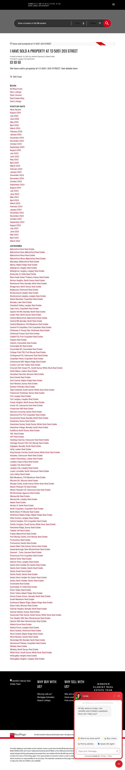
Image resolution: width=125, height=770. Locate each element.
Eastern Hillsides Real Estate (22, 387)
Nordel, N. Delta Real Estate (22, 505)
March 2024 (15, 203)
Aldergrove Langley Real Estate (23, 268)
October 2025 (16, 144)
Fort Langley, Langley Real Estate (24, 399)
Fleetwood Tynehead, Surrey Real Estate (27, 393)
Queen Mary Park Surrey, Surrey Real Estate (28, 546)
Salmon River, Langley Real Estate (24, 562)
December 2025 (17, 138)
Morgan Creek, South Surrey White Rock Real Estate (32, 484)
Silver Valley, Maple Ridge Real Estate (26, 593)
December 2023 (17, 213)
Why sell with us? (71, 694)
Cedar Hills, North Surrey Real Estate (25, 315)
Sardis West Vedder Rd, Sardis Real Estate (28, 577)
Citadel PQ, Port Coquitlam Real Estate (26, 337)
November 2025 (17, 141)
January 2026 (15, 134)
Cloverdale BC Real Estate (21, 346)
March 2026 (15, 128)
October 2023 (16, 219)
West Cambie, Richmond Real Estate (25, 630)
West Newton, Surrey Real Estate (24, 637)
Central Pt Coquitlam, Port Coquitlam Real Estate (30, 327)
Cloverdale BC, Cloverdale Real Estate (26, 349)
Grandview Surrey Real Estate (22, 421)
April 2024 (14, 200)
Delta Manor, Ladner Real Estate (23, 371)
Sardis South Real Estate (20, 571)
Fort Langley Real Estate (20, 396)
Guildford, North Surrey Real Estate (25, 430)
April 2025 (14, 163)
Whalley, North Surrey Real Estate (24, 649)
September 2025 (17, 147)
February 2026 (16, 131)
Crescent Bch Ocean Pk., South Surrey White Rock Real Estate (36, 368)
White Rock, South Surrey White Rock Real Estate (31, 652)
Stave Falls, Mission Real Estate (24, 605)
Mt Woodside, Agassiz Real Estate (25, 493)
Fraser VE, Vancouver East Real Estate (26, 405)
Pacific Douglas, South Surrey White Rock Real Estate (33, 524)
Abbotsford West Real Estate (22, 255)
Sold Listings (15, 101)
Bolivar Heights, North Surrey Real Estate (27, 280)
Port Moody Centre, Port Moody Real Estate (28, 537)
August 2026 (15, 113)
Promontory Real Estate (20, 540)
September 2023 (17, 222)
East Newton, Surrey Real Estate (23, 383)
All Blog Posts (16, 89)
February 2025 (16, 169)
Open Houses (16, 95)
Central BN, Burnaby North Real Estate (26, 321)
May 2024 (14, 197)
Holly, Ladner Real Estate (20, 449)
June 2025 (14, 156)
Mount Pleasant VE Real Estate (23, 487)
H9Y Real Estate (17, 437)
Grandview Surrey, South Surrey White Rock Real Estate (33, 424)
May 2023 (14, 234)
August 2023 (15, 225)
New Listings (15, 92)
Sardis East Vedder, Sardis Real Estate (26, 568)
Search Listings (44, 700)
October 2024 (16, 181)
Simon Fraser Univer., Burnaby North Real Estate (30, 596)
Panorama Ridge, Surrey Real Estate (25, 527)
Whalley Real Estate (18, 646)
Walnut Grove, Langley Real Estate (24, 627)
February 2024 (16, 206)
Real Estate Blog (17, 98)
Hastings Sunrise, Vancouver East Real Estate (29, 440)
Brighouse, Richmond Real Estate (24, 290)
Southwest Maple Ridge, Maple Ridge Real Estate (31, 602)
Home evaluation (71, 697)
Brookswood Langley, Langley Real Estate (28, 296)
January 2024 (15, 210)
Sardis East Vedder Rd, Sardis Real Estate (28, 565)
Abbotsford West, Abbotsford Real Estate (28, 258)
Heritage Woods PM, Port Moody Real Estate (29, 443)
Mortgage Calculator (45, 697)
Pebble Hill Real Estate (20, 530)
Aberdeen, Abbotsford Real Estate (24, 261)
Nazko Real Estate (18, 502)
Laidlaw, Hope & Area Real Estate (24, 462)
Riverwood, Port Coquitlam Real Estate (26, 555)
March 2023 (15, 241)
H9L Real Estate (17, 434)
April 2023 (14, 238)
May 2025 (14, 159)
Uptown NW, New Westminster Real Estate (28, 621)
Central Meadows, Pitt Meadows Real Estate (29, 324)
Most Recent (15, 109)
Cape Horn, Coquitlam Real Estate (24, 308)
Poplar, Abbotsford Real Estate (23, 534)
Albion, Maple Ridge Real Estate (23, 265)
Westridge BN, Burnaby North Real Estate (27, 640)
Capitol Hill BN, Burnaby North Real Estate (27, 312)
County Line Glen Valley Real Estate (25, 365)
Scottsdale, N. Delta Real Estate (23, 587)
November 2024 (17, 178)
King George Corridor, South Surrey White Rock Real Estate (35, 452)
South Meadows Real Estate (22, 599)
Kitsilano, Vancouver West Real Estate (26, 455)
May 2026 (14, 122)
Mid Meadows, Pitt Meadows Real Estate (28, 477)
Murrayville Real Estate (20, 496)
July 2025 (14, 153)
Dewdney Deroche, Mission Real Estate (27, 374)
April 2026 (14, 125)
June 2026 (14, 119)
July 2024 (14, 191)
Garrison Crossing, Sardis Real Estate (26, 412)
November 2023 (17, 216)
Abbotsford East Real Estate (22, 249)
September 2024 (17, 185)
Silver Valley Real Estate (20, 590)
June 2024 (14, 194)
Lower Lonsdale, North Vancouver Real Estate (29, 471)
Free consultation (71, 700)
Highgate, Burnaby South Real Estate (25, 446)
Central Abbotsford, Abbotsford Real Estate (28, 318)
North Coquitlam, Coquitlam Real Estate (26, 509)
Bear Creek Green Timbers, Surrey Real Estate (29, 277)
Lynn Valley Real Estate (20, 474)
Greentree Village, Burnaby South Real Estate (29, 427)
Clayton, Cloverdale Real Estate (23, 343)
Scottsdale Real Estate (20, 584)
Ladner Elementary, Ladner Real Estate (26, 459)
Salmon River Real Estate (20, 559)
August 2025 (15, 150)
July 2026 (14, 116)
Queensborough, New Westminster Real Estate (30, 549)
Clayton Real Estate (18, 340)
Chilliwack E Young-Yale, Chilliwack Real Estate (30, 330)
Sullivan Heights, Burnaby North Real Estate (28, 609)
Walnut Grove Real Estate (20, 624)
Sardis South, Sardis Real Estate (23, 574)
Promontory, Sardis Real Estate (23, 543)
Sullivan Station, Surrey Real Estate (25, 612)
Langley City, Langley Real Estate (24, 468)
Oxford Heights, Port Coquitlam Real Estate (28, 521)
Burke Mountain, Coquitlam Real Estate (26, 299)
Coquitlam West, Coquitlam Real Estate (26, 359)
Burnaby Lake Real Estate (21, 302)
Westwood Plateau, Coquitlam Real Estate (28, 643)
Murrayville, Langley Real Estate (23, 499)
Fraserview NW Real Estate (21, 408)
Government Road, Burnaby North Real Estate (29, 418)
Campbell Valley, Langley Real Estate (26, 305)
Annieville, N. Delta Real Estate (23, 274)
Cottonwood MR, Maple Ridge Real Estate (28, 362)
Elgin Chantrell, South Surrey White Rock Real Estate (32, 390)
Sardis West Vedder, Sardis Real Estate (27, 581)
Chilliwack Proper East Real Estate (24, 333)
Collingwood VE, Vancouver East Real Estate (29, 355)
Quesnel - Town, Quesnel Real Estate (26, 552)
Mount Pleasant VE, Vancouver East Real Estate (30, 490)
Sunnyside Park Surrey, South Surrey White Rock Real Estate (35, 615)
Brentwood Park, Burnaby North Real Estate (28, 283)
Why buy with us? (44, 694)
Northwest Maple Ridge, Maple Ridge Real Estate (31, 515)
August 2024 (15, 188)
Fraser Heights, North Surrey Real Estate (27, 402)
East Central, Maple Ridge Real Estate (26, 380)
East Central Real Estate (20, 377)
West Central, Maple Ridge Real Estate (26, 634)
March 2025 (15, 166)
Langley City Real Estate (26, 59)
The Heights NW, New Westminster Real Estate (30, 618)
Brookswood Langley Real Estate (24, 293)
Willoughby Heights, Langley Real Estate (27, 659)
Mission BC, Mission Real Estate (24, 480)
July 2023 (14, 228)
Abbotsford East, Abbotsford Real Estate (27, 252)
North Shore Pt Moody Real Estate (24, 512)
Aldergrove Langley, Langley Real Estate (27, 271)
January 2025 (15, 172)
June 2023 (14, 231)
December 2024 (17, 175)
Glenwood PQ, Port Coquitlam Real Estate (28, 415)
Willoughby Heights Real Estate (23, 656)
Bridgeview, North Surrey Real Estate (25, 287)
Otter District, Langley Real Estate (24, 518)
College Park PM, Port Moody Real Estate (28, 352)
